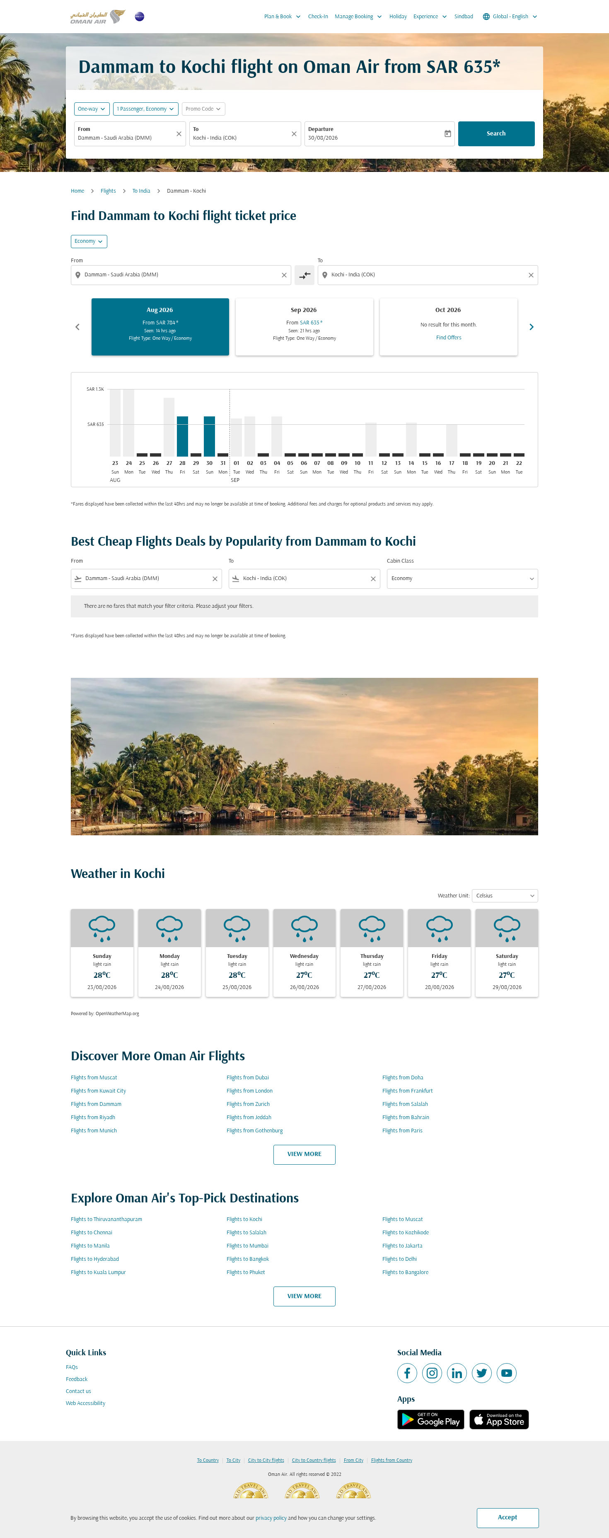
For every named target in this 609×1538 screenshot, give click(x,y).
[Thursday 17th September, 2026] (451, 440)
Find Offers (449, 338)
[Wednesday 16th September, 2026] (438, 455)
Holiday (398, 17)
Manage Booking (359, 16)
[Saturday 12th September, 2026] (384, 455)
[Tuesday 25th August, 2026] (142, 455)
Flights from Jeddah (249, 1118)
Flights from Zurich (248, 1104)
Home (77, 191)
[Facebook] (407, 1373)
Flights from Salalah (405, 1104)
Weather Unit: (454, 896)
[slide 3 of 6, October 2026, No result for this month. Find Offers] (448, 326)
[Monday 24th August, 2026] (128, 423)
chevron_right (531, 327)
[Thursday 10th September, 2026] (357, 455)
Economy (85, 241)
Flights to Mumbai (247, 1246)
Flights (108, 191)
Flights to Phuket (246, 1273)
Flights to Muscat (402, 1219)
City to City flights (266, 1460)
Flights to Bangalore (405, 1273)
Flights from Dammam (96, 1104)
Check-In (318, 17)
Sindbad (463, 17)
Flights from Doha (402, 1078)
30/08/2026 (323, 138)
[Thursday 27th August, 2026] (169, 427)
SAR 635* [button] (463, 68)
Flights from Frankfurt (407, 1091)
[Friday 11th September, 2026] (370, 439)
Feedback (76, 1379)
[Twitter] (482, 1373)
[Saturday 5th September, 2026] (290, 455)
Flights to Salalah (246, 1233)
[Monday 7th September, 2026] (317, 455)
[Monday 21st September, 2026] (505, 455)
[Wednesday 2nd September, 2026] (249, 436)
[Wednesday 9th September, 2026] (343, 455)
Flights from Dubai (248, 1078)
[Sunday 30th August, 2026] (209, 436)
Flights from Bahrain (405, 1118)
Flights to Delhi (399, 1259)
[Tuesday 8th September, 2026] (330, 455)
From (84, 129)
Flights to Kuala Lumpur (98, 1273)
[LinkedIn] (457, 1373)
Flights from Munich (94, 1131)
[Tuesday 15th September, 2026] (424, 455)
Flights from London (250, 1091)
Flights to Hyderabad (95, 1259)
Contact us (78, 1391)
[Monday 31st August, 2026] (223, 455)
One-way (88, 109)
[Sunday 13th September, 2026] (397, 455)
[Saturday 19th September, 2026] (478, 455)
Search (496, 134)
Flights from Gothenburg (255, 1131)
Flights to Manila (90, 1246)
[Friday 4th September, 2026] (276, 436)
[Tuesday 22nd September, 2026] (519, 455)
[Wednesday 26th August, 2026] (155, 455)
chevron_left (77, 327)
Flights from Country (391, 1460)
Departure (321, 129)
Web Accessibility (85, 1403)
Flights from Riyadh (93, 1118)
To (195, 129)
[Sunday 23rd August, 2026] (115, 423)
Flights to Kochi (244, 1219)
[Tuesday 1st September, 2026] (236, 437)
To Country (208, 1460)
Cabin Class (400, 561)
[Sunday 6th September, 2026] (303, 455)
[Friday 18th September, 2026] (465, 455)
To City (233, 1460)
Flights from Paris (402, 1131)
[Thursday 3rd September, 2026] (263, 455)
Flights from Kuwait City (98, 1091)
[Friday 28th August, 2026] (182, 436)
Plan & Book (283, 16)
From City (353, 1460)
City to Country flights (314, 1460)
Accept (507, 1517)
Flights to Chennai (91, 1233)
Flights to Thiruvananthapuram (106, 1219)
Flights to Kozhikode (405, 1233)
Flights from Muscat (94, 1078)
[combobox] (126, 138)
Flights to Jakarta (402, 1246)
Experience (431, 16)
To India (141, 191)
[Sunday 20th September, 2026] (492, 455)
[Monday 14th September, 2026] (411, 439)
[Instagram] (432, 1373)
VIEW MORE (304, 1154)
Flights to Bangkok (248, 1259)
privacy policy (271, 1518)
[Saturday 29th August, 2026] (196, 455)
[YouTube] (507, 1373)
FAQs (72, 1367)
